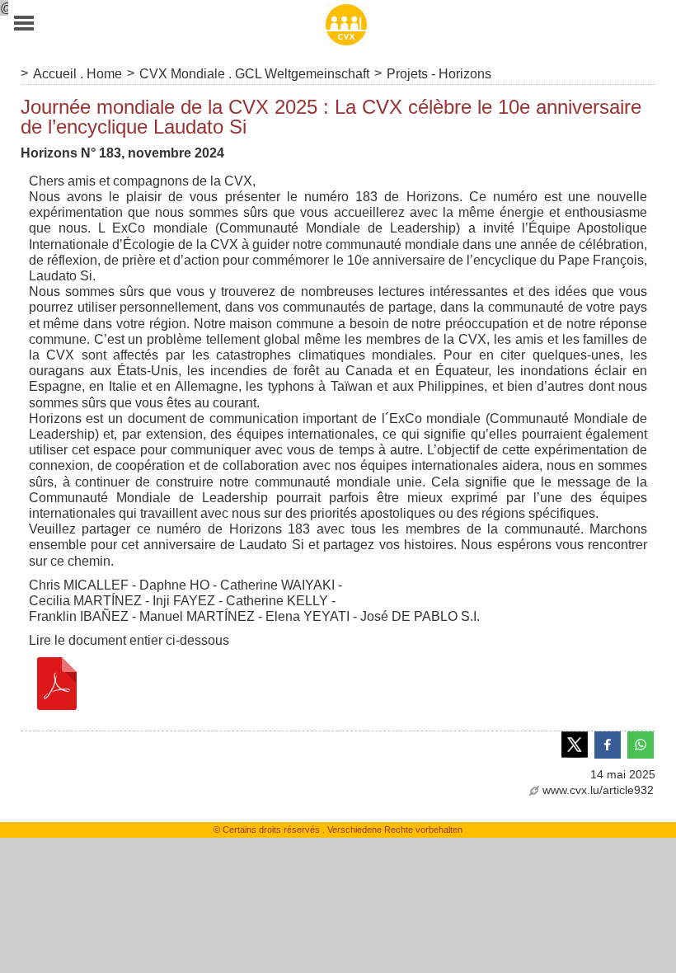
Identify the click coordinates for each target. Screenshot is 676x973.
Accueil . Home (77, 74)
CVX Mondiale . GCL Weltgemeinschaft (254, 74)
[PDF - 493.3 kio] (57, 682)
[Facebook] (607, 743)
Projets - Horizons (439, 74)
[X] (574, 743)
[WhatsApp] (640, 743)
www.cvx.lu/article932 (598, 790)
